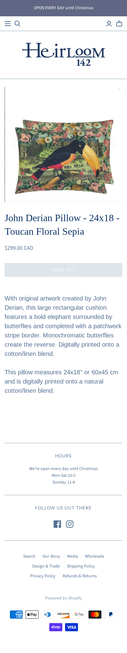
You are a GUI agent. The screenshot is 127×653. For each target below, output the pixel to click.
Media (72, 556)
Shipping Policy (81, 566)
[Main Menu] (8, 24)
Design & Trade (46, 566)
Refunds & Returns (80, 576)
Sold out (63, 269)
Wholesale (94, 556)
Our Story (51, 556)
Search (29, 556)
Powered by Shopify (63, 598)
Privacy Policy (42, 576)
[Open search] (17, 24)
